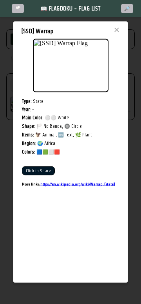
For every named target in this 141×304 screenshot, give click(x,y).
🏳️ (18, 8)
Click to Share (38, 171)
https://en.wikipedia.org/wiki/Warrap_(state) (77, 184)
